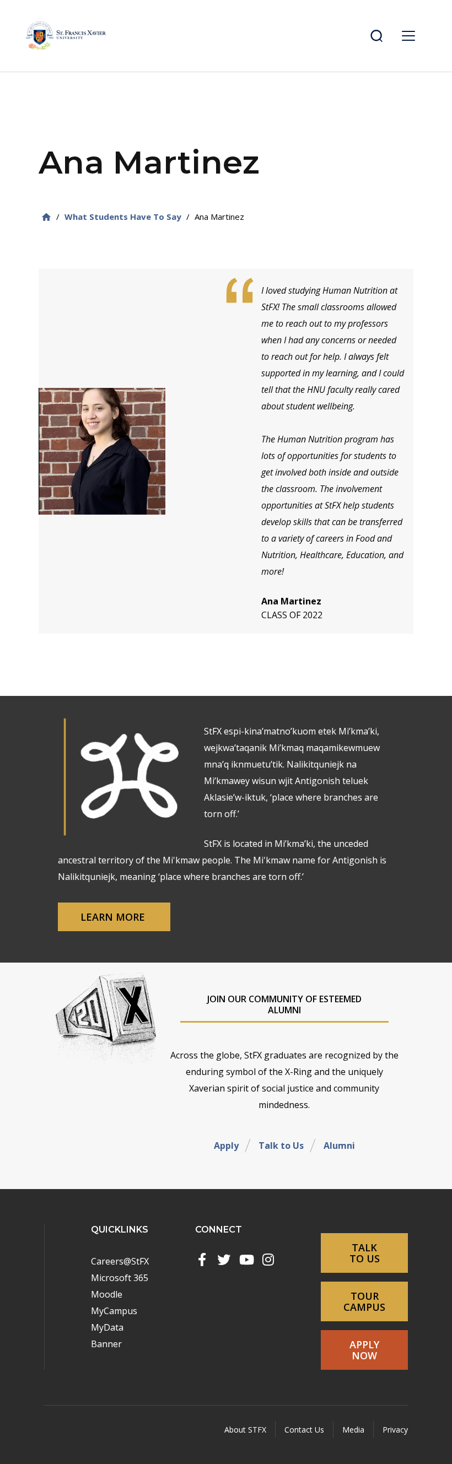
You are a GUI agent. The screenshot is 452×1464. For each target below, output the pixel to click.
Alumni (339, 1145)
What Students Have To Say (122, 216)
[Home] (46, 217)
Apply (226, 1145)
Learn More (114, 916)
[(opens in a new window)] (201, 1259)
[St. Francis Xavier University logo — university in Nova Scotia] (66, 35)
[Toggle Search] (376, 36)
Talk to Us (281, 1145)
